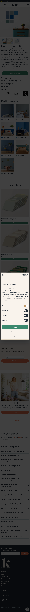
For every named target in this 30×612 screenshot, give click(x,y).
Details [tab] (15, 279)
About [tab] (24, 279)
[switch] (26, 310)
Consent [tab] (5, 279)
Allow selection (15, 331)
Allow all (15, 327)
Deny (15, 336)
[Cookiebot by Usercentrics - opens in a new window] (21, 275)
